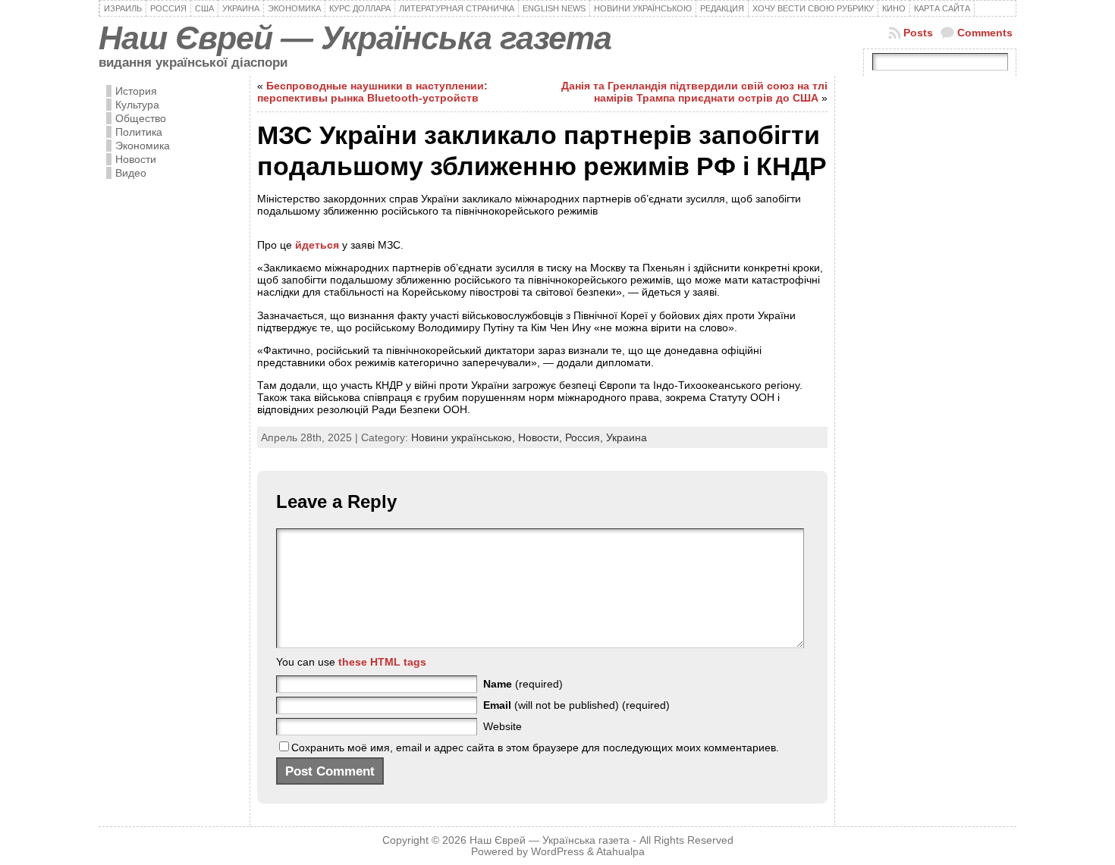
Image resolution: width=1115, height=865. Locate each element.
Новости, (541, 437)
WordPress (557, 851)
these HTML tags (382, 662)
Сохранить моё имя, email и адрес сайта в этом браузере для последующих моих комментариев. (535, 747)
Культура (137, 105)
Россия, (585, 437)
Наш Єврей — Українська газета (355, 38)
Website (502, 726)
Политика (138, 132)
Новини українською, (464, 437)
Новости (135, 159)
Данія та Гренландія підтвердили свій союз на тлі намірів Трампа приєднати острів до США (694, 92)
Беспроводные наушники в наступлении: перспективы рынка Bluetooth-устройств (372, 92)
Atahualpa (620, 851)
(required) (523, 684)
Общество (140, 118)
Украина (626, 437)
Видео (130, 173)
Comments (985, 33)
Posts (918, 33)
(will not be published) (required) (576, 705)
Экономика (142, 145)
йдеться (318, 245)
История (136, 91)
